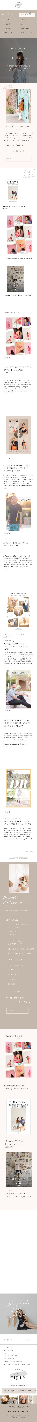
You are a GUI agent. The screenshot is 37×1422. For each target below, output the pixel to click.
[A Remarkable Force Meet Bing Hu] (5, 569)
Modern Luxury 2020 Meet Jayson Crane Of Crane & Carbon (16, 723)
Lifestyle (10, 1138)
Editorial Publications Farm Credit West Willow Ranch (16, 645)
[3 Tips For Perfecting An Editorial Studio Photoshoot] (5, 488)
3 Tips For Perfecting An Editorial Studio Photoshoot (16, 468)
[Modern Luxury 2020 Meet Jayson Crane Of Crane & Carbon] (5, 747)
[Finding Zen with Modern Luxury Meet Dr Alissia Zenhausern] (5, 842)
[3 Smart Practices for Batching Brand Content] (5, 394)
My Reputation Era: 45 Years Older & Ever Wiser (17, 295)
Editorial (6, 358)
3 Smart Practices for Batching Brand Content (19, 258)
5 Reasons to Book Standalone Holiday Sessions (14, 1144)
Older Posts (29, 852)
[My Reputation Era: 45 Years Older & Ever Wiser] (19, 1169)
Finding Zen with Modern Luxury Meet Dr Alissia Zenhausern (17, 821)
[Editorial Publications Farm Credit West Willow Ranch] (5, 666)
